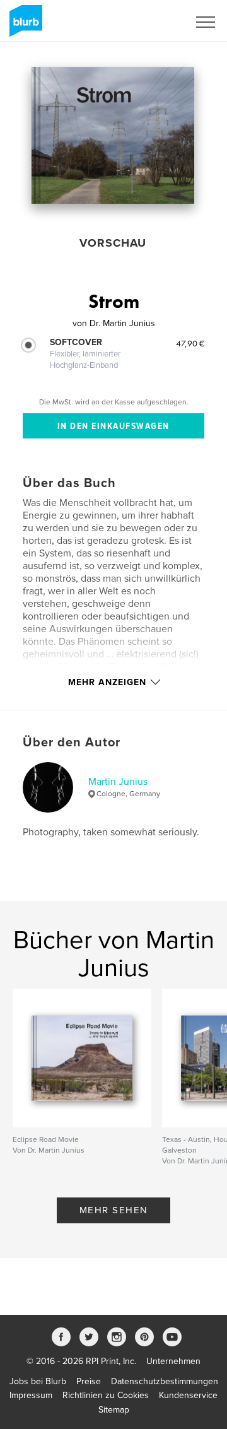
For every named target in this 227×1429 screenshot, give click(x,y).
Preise (88, 1381)
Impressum (30, 1395)
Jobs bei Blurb (37, 1381)
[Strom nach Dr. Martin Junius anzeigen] (113, 135)
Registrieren (149, 22)
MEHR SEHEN (113, 1210)
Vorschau (112, 243)
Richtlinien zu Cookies (105, 1395)
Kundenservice (188, 1395)
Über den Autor (71, 742)
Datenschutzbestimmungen (164, 1381)
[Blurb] (24, 25)
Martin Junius (118, 781)
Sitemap (113, 1409)
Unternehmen (173, 1361)
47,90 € (190, 343)
